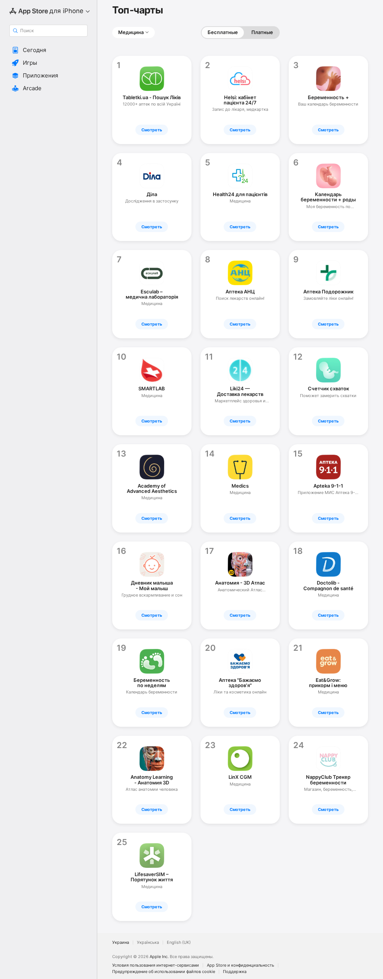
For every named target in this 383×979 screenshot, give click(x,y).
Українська (148, 942)
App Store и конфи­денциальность (240, 965)
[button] (48, 50)
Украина (120, 942)
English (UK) (179, 942)
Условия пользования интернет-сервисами (155, 965)
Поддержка (234, 972)
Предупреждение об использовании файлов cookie (163, 972)
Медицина (131, 32)
